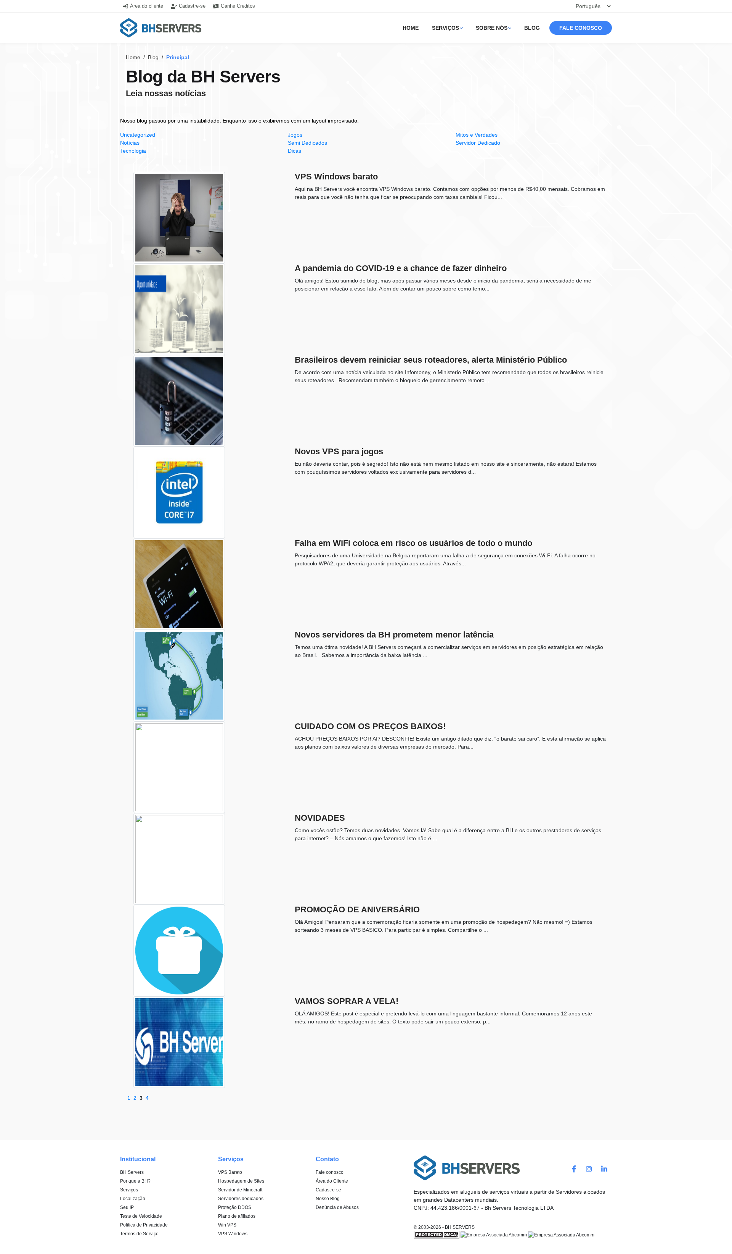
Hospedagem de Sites (241, 1181)
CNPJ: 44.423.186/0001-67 (447, 1208)
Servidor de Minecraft (240, 1190)
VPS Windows (232, 1233)
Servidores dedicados (240, 1198)
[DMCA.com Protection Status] (436, 1234)
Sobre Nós (491, 28)
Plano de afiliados (236, 1216)
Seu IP (127, 1207)
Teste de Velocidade (141, 1216)
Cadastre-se (328, 1190)
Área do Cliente (332, 1181)
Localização (132, 1198)
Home (411, 28)
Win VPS (227, 1225)
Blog (532, 28)
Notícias (130, 143)
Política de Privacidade (144, 1225)
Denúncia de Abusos (337, 1207)
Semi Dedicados (307, 143)
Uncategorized (137, 135)
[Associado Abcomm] (494, 1234)
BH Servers (132, 1172)
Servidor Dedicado (478, 143)
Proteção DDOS (234, 1207)
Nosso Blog (328, 1198)
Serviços (445, 28)
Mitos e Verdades (477, 135)
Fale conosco (580, 28)
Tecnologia (133, 151)
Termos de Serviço (139, 1233)
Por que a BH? (135, 1181)
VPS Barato (230, 1172)
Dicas (294, 151)
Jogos (295, 135)
